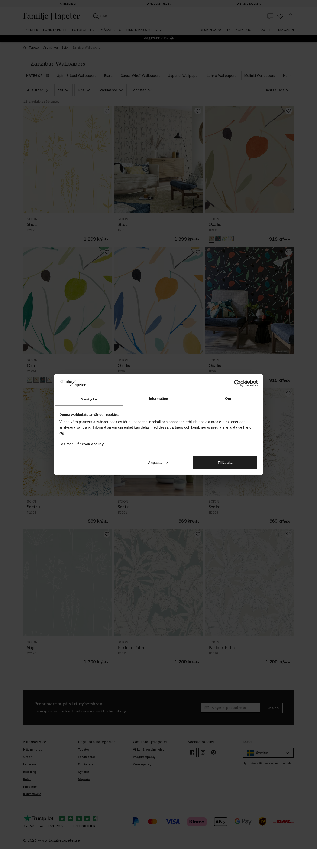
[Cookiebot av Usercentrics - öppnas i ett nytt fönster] (237, 383)
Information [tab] (158, 398)
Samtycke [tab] (89, 399)
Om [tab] (228, 398)
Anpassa (155, 462)
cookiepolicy (93, 444)
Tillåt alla (225, 462)
